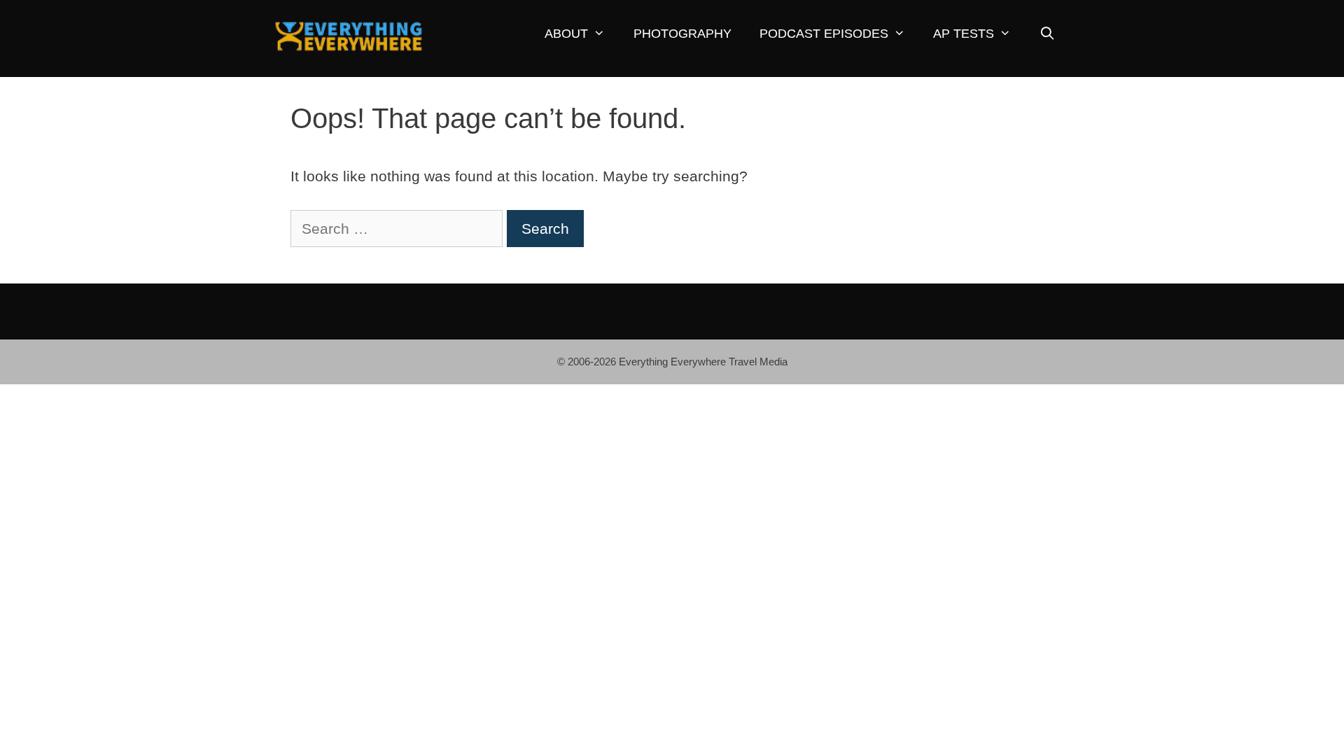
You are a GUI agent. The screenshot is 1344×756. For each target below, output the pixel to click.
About (566, 34)
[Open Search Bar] (1047, 34)
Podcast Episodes (824, 34)
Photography (683, 34)
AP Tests (963, 34)
